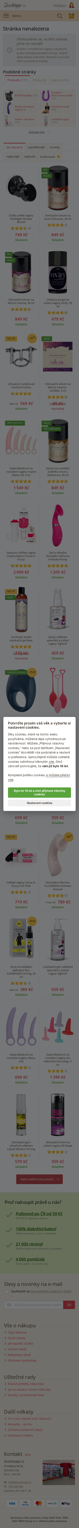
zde (51, 761)
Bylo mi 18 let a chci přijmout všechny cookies (39, 792)
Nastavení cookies (39, 803)
